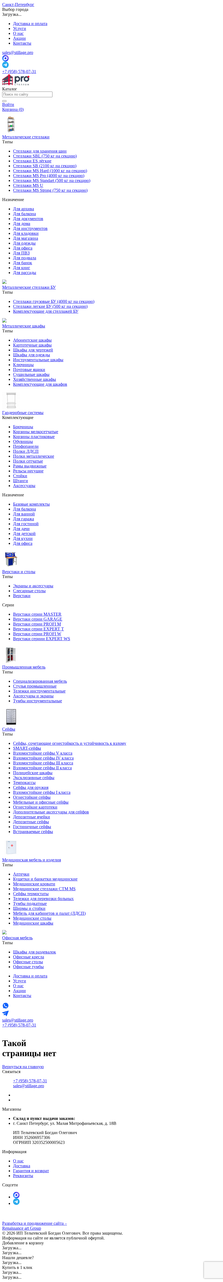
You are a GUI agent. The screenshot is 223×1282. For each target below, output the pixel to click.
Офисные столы (28, 961)
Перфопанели (26, 446)
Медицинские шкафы (33, 923)
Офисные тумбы (28, 966)
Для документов (28, 218)
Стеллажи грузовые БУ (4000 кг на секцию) (53, 301)
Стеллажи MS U (28, 185)
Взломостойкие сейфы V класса (42, 753)
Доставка (21, 1165)
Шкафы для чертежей (33, 350)
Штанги (20, 480)
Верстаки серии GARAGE (37, 619)
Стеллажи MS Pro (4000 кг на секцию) (48, 175)
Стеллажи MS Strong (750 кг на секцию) (50, 190)
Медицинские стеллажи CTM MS (44, 888)
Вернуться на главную (23, 1066)
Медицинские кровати (34, 884)
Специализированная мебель (40, 681)
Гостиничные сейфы (32, 826)
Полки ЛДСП (26, 451)
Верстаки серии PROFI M (37, 624)
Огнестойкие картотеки (35, 807)
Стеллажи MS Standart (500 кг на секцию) (51, 180)
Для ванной (24, 514)
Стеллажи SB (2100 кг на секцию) (44, 165)
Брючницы (23, 426)
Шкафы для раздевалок (34, 952)
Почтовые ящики (29, 369)
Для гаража (23, 519)
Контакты (22, 43)
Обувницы (23, 441)
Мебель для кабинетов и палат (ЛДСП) (49, 913)
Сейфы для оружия (30, 787)
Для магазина (25, 238)
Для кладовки (26, 233)
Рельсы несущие (28, 471)
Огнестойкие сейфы (32, 797)
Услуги (19, 28)
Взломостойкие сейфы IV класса (43, 758)
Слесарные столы (29, 590)
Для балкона (24, 213)
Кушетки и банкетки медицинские (45, 879)
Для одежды (24, 243)
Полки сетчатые (28, 461)
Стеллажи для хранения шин (40, 151)
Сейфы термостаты (31, 893)
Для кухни (23, 538)
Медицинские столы (32, 918)
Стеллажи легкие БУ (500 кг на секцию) (50, 306)
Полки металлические (33, 456)
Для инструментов (30, 228)
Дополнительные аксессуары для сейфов (51, 812)
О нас (18, 33)
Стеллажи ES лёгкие (32, 161)
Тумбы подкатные (30, 903)
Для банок (22, 262)
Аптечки (21, 874)
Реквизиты (23, 1175)
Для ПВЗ (21, 253)
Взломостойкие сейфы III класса (43, 763)
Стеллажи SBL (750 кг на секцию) (45, 156)
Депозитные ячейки (31, 817)
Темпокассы (24, 782)
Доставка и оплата (30, 23)
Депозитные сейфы (31, 821)
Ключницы (23, 364)
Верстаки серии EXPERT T (38, 629)
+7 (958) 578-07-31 (19, 71)
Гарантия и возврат (31, 1170)
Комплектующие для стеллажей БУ (45, 311)
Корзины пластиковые (34, 436)
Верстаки (21, 595)
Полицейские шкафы (32, 772)
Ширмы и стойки (29, 908)
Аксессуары (24, 485)
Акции (19, 38)
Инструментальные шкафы (38, 359)
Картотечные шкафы (32, 345)
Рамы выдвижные (30, 466)
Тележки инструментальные (39, 691)
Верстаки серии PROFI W (37, 633)
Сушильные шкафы (31, 374)
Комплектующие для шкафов (40, 384)
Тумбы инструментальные (37, 700)
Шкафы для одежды (31, 355)
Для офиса (22, 248)
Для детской (24, 533)
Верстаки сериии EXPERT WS (41, 638)
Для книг (21, 267)
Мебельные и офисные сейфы (41, 802)
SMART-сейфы (27, 748)
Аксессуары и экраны (33, 696)
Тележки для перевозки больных (43, 898)
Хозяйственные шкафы (34, 379)
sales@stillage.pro (17, 52)
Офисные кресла (28, 957)
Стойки (20, 475)
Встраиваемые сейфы (33, 831)
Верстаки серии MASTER (37, 614)
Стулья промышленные (35, 686)
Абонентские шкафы (32, 340)
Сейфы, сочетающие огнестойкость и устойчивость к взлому (69, 743)
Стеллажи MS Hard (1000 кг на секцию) (50, 170)
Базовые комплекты (31, 504)
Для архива (23, 208)
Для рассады (24, 272)
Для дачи (21, 528)
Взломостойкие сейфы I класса (41, 792)
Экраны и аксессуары (33, 586)
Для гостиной (26, 523)
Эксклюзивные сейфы (33, 777)
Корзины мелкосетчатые (35, 431)
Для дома (21, 223)
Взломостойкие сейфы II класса (42, 767)
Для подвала (24, 258)
